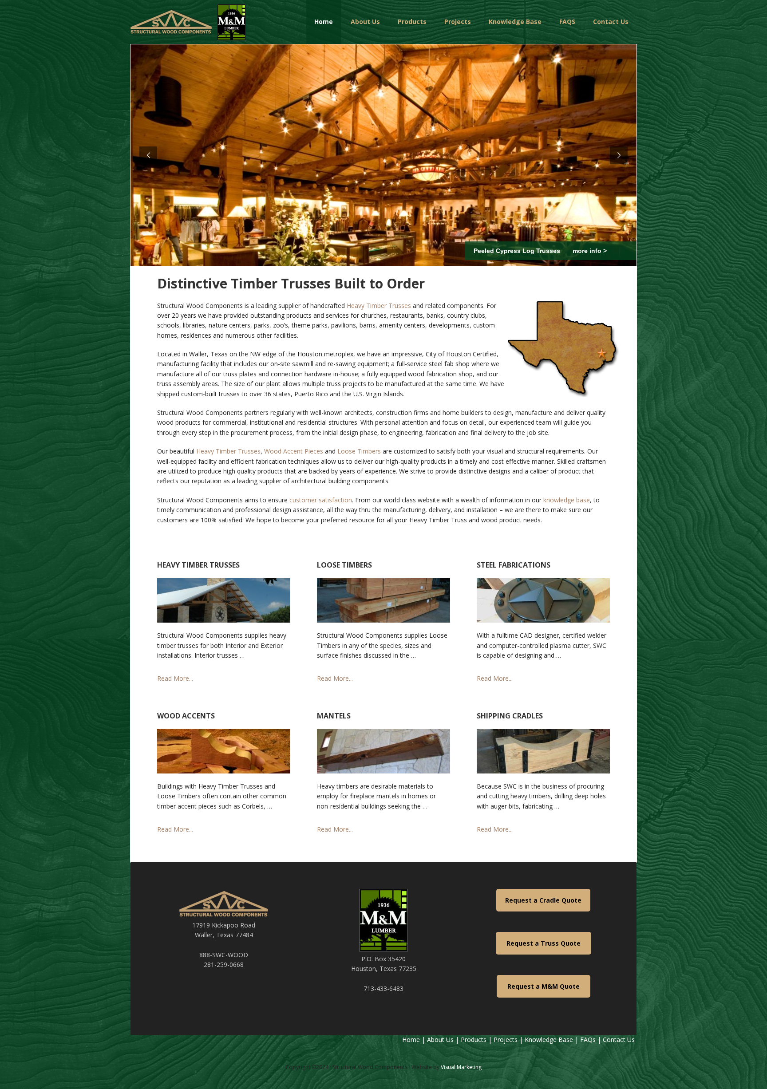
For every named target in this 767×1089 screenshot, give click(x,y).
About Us (440, 1039)
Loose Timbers (359, 451)
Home (411, 1039)
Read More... (175, 678)
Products (473, 1039)
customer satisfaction (320, 500)
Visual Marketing (461, 1067)
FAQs (588, 1039)
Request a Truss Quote (543, 943)
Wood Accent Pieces (293, 451)
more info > (588, 250)
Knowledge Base (549, 1039)
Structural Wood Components (188, 22)
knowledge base (566, 500)
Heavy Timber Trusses (379, 305)
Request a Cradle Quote (543, 900)
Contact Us (620, 1039)
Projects (506, 1039)
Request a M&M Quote (543, 986)
